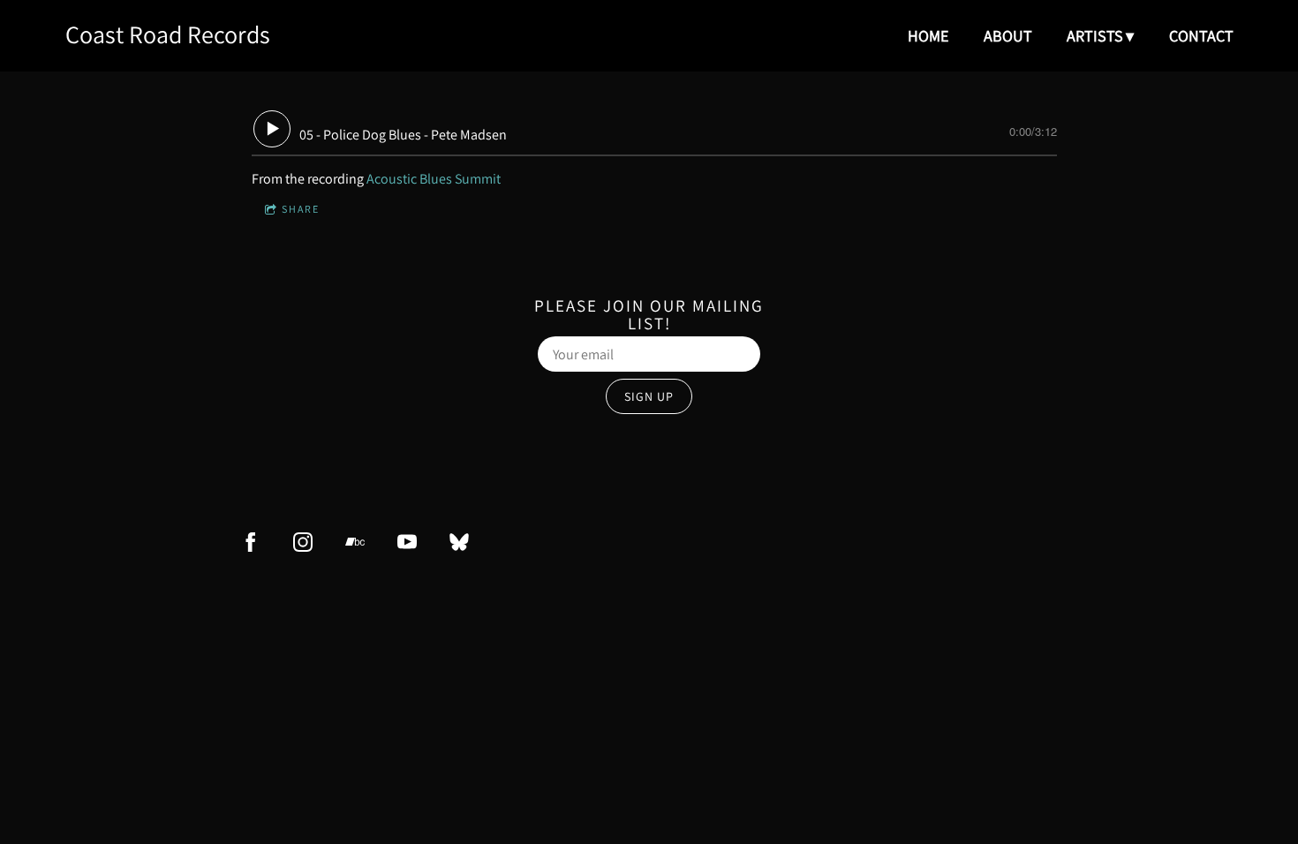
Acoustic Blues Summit (433, 179)
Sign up (649, 396)
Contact (1201, 36)
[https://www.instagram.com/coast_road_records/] (303, 542)
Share (301, 208)
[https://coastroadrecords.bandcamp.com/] (355, 542)
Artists (1095, 36)
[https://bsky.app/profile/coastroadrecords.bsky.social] (459, 542)
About (1008, 36)
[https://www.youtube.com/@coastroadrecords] (407, 542)
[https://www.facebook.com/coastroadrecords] (250, 542)
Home (928, 36)
